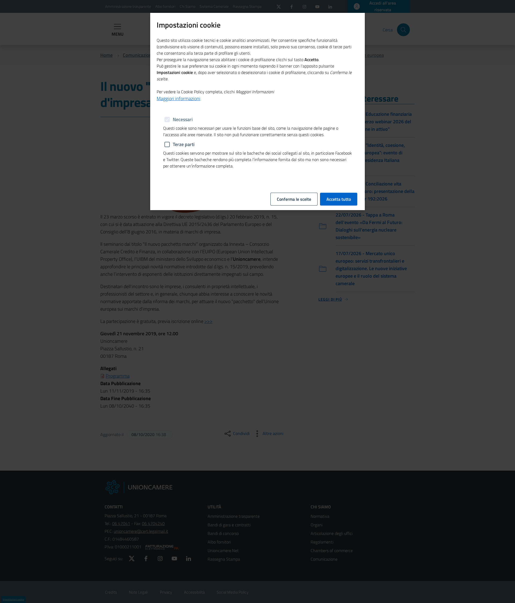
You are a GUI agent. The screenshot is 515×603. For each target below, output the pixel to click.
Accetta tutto (338, 199)
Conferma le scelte (294, 199)
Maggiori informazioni (178, 98)
